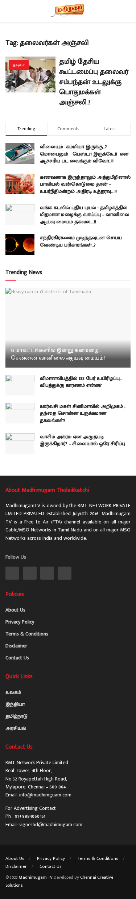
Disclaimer (16, 646)
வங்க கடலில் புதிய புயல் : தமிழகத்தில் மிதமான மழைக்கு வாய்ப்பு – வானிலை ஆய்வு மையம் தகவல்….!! (84, 214)
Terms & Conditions (26, 634)
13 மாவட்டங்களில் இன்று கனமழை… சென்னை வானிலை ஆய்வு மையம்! (58, 354)
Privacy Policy (19, 622)
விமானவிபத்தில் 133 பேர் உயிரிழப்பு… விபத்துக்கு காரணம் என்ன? (81, 382)
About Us (15, 610)
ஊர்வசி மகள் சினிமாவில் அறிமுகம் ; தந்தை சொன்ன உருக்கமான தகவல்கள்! (82, 413)
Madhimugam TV (36, 877)
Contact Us (17, 658)
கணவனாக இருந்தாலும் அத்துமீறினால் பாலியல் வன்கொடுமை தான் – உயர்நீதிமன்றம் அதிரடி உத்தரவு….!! (85, 184)
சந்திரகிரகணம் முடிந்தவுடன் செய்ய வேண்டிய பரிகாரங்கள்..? (81, 241)
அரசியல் (15, 728)
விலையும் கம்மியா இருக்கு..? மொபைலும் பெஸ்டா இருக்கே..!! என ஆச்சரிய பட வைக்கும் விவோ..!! (84, 153)
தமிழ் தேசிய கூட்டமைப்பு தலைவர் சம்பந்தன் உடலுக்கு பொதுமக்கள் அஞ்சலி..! (93, 81)
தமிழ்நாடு (16, 716)
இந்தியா (19, 65)
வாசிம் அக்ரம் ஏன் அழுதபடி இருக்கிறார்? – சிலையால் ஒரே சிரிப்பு (82, 440)
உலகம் (13, 692)
